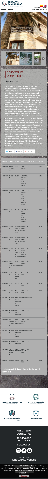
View (40, 167)
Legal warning (24, 457)
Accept (24, 476)
